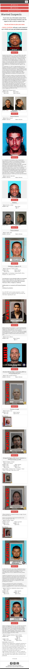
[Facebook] (11, 663)
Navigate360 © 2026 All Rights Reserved (14, 666)
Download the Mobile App (15, 11)
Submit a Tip (15, 5)
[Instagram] (14, 663)
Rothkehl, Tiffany (10, 520)
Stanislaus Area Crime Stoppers (14, 665)
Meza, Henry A (9, 118)
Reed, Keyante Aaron (11, 90)
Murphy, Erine (9, 410)
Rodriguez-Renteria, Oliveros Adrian (14, 635)
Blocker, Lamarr (9, 205)
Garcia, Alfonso (9, 337)
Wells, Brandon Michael (11, 375)
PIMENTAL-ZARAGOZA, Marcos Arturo (14, 588)
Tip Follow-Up (15, 8)
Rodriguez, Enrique (10, 461)
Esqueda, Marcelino (10, 176)
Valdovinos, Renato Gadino (12, 268)
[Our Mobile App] (17, 663)
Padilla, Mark (9, 232)
